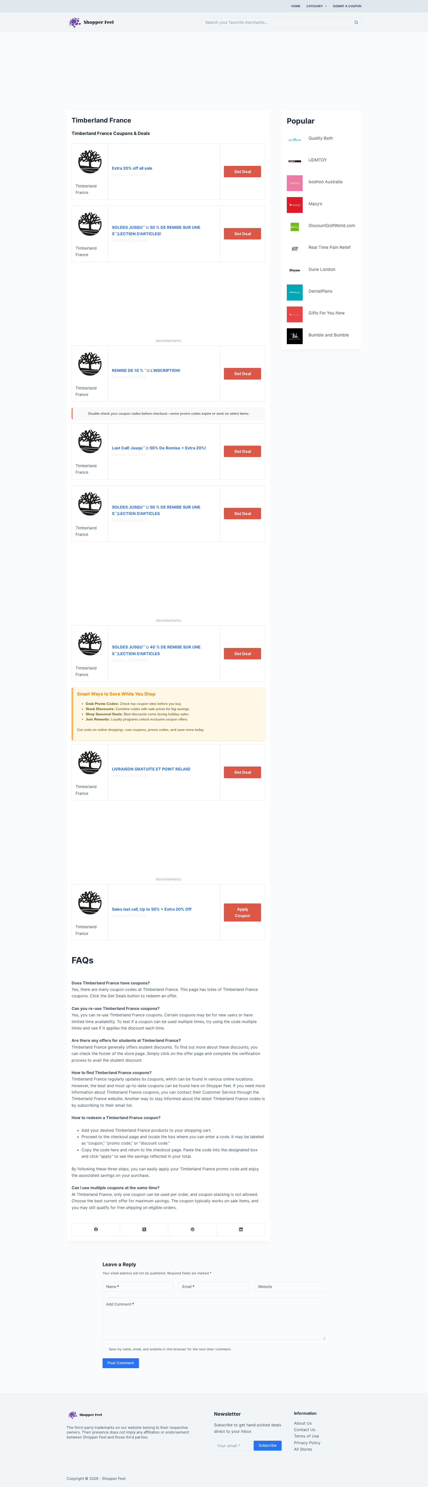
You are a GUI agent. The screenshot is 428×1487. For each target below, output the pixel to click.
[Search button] (356, 22)
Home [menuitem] (295, 6)
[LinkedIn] (241, 1229)
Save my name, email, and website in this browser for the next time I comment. (170, 1349)
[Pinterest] (192, 1229)
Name (112, 1286)
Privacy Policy (307, 1442)
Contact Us (304, 1429)
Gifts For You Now (327, 312)
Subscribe (268, 1445)
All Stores (303, 1449)
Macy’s (315, 203)
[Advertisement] (214, 68)
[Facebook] (96, 1229)
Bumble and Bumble (329, 335)
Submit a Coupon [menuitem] (347, 6)
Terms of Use (306, 1436)
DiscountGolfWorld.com (332, 225)
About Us (303, 1423)
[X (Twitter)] (144, 1229)
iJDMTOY (318, 159)
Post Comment (120, 1362)
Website (265, 1286)
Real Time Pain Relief (330, 247)
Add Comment (120, 1304)
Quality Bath (321, 138)
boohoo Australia (326, 181)
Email (188, 1286)
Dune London (322, 269)
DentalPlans (320, 291)
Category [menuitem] (314, 6)
